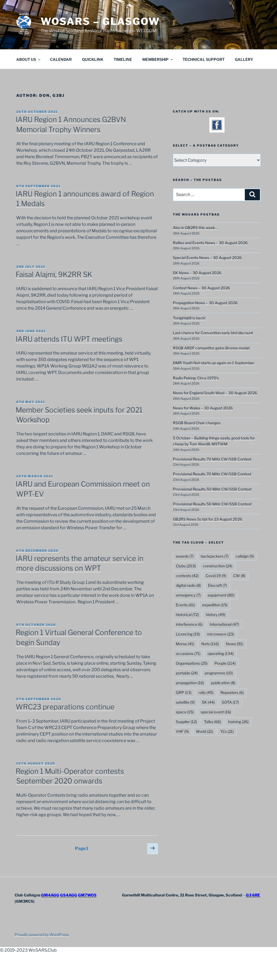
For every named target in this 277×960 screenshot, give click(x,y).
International (224, 624)
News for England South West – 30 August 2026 (215, 392)
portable (187, 673)
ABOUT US (26, 59)
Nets (210, 643)
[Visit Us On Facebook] (216, 129)
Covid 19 (216, 575)
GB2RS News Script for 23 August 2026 (207, 519)
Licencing (188, 634)
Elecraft (217, 585)
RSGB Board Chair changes (196, 423)
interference (189, 624)
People (225, 663)
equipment (221, 595)
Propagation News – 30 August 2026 (205, 302)
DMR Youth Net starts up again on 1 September (213, 362)
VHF (182, 731)
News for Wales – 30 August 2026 (203, 408)
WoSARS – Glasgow (100, 21)
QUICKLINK (92, 59)
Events (185, 605)
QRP (184, 692)
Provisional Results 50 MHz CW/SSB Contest (212, 489)
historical (187, 614)
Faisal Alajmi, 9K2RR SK (54, 274)
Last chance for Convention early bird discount (213, 332)
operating (220, 653)
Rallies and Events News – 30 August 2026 (210, 242)
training (238, 721)
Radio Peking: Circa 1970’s (196, 378)
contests (187, 575)
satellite (185, 702)
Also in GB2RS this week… (195, 227)
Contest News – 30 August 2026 (201, 288)
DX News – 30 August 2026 (197, 272)
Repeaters (232, 692)
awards (185, 556)
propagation (190, 682)
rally (206, 692)
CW (239, 575)
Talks (212, 721)
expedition (214, 605)
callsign (245, 556)
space (185, 712)
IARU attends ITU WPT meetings (69, 339)
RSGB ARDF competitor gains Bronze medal (211, 348)
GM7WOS (87, 895)
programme (219, 673)
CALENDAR (61, 59)
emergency (188, 595)
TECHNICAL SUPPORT (204, 59)
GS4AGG (68, 895)
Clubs (186, 566)
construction (217, 566)
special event (216, 712)
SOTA (230, 702)
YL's (227, 731)
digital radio (188, 585)
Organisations (191, 663)
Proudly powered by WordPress (42, 934)
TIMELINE (123, 59)
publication (223, 682)
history (215, 614)
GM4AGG (50, 895)
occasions (188, 653)
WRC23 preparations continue (65, 707)
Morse (185, 643)
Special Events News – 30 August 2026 (207, 257)
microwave (220, 634)
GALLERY (244, 59)
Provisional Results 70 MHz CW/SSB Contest (212, 459)
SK (208, 702)
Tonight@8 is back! (189, 318)
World (204, 731)
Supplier (186, 721)
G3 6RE (253, 895)
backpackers (215, 556)
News (234, 643)
